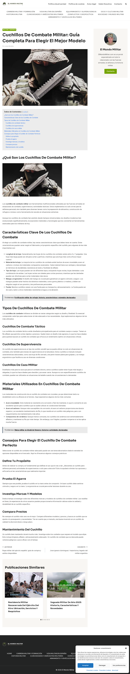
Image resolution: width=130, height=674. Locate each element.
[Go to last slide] (8, 595)
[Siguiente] (81, 595)
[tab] (40, 619)
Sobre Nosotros (105, 4)
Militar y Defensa (9, 30)
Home (9, 653)
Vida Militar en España (51, 12)
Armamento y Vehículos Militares (65, 17)
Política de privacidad (57, 4)
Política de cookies (76, 4)
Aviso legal (115, 670)
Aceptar (85, 665)
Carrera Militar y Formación (21, 12)
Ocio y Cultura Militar (112, 12)
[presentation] (24, 585)
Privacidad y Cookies (92, 670)
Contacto (118, 4)
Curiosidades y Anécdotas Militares (45, 14)
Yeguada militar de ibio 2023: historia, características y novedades (66, 605)
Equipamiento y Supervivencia (81, 12)
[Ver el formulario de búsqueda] (126, 4)
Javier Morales (9, 46)
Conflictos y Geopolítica (80, 14)
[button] (126, 648)
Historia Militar (14, 14)
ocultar (25, 112)
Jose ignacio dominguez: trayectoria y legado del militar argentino (69, 550)
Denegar (102, 665)
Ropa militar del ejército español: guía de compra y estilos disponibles (21, 550)
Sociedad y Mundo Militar (111, 14)
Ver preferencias (119, 665)
